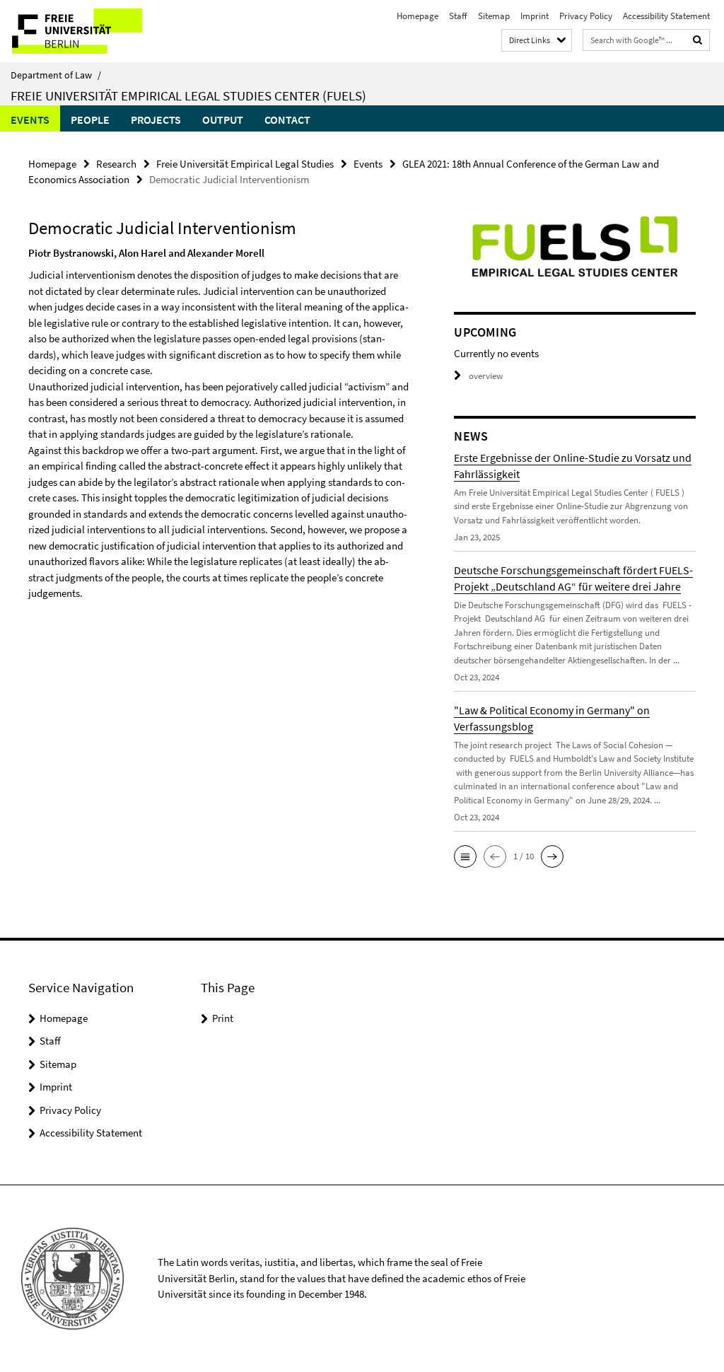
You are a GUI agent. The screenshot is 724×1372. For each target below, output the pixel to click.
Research (116, 163)
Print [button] (222, 1018)
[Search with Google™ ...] (698, 40)
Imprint (534, 16)
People (90, 119)
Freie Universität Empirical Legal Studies (245, 163)
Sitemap (494, 16)
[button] (465, 856)
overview (486, 376)
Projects (156, 119)
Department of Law (56, 75)
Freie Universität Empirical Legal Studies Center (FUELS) (188, 95)
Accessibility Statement (666, 16)
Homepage (417, 16)
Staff (458, 16)
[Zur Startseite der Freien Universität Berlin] (93, 31)
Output (222, 119)
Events (30, 119)
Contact (287, 119)
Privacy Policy (585, 16)
